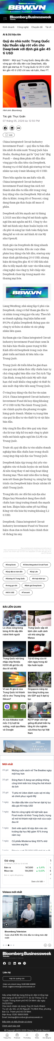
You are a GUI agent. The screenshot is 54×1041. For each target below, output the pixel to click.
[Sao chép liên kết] (18, 128)
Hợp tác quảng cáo (17, 978)
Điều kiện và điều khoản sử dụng (17, 1021)
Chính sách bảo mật (11, 1026)
